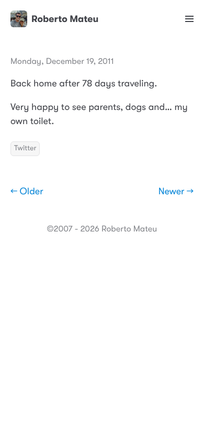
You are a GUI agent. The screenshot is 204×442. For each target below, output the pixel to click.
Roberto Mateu (64, 19)
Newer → (176, 191)
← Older (26, 191)
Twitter (25, 148)
